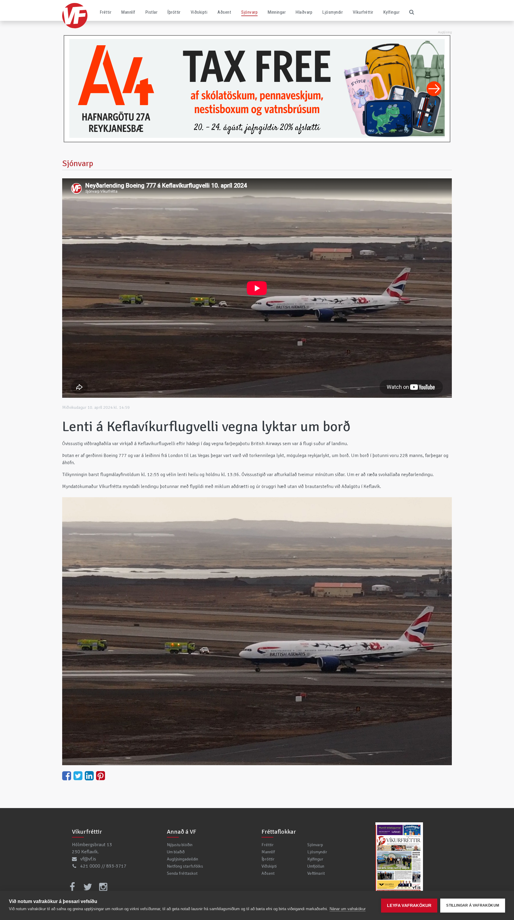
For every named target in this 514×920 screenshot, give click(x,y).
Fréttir (105, 12)
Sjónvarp (249, 12)
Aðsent (224, 12)
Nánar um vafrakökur (348, 909)
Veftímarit (316, 873)
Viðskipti (199, 12)
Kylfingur (391, 12)
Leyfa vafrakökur (409, 905)
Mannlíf (128, 12)
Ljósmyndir (332, 12)
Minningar (277, 12)
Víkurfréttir (363, 12)
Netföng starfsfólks (185, 866)
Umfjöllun (315, 866)
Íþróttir (174, 12)
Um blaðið (176, 851)
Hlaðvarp (304, 12)
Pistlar (151, 12)
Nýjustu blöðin (179, 844)
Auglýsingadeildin (182, 859)
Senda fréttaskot (182, 873)
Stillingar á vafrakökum (472, 905)
